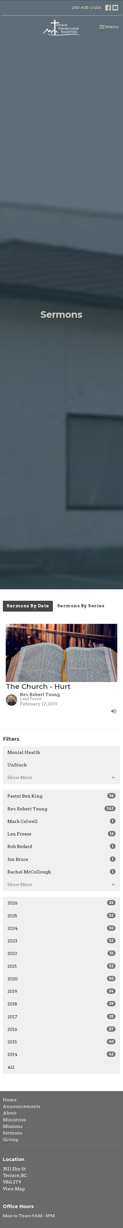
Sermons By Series (81, 605)
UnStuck (17, 765)
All (11, 1067)
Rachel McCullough (60, 872)
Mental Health (23, 752)
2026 (60, 903)
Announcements (21, 1106)
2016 (60, 1029)
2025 (60, 916)
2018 (60, 1004)
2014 (60, 1054)
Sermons (12, 1133)
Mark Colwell (60, 821)
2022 (60, 953)
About (10, 1113)
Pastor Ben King (60, 796)
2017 (60, 1016)
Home (10, 1099)
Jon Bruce (60, 859)
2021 (60, 966)
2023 (60, 941)
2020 (60, 979)
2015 (60, 1042)
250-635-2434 (86, 7)
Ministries (14, 1119)
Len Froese (60, 834)
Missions (13, 1126)
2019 (60, 991)
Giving (10, 1139)
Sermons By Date (28, 605)
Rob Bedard (60, 846)
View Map (14, 1188)
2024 (60, 928)
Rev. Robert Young (60, 809)
